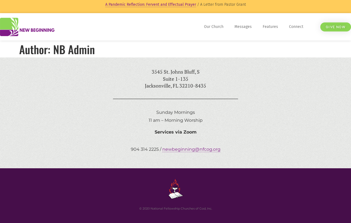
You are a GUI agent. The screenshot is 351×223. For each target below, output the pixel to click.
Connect (296, 26)
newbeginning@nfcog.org (191, 149)
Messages (243, 26)
